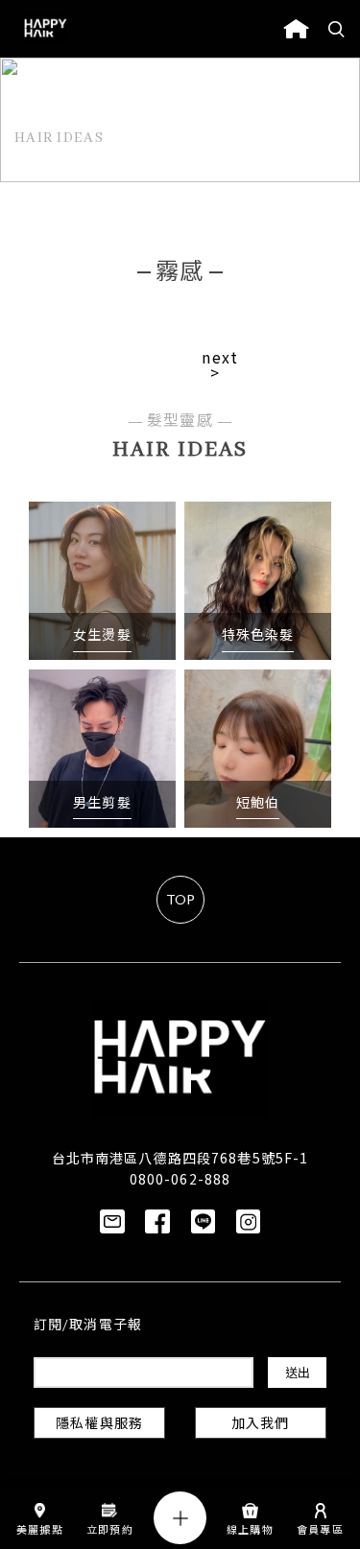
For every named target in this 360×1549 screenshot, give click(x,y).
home (296, 28)
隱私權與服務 (99, 1425)
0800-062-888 (180, 1178)
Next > (220, 365)
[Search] (337, 29)
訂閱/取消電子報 (88, 1326)
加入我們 (260, 1425)
